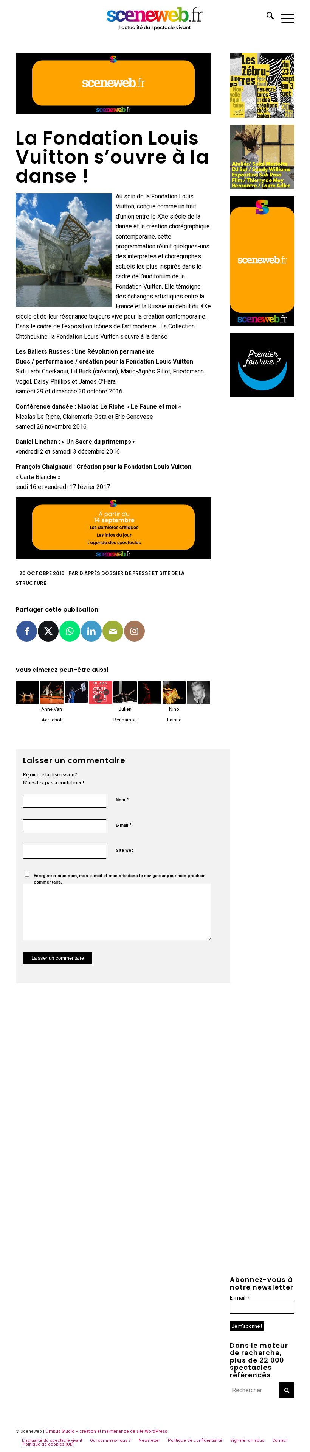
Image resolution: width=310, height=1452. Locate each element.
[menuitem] (266, 17)
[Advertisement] (262, 517)
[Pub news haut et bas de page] (113, 112)
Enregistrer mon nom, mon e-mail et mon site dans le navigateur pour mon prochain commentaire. (120, 879)
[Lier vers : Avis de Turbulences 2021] (27, 692)
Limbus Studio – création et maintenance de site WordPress (106, 1431)
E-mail (124, 825)
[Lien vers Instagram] (134, 631)
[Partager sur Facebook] (26, 631)
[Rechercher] (266, 17)
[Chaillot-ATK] (262, 187)
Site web (125, 850)
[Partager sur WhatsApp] (69, 631)
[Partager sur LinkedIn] (91, 631)
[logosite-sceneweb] (155, 17)
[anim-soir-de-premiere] (262, 395)
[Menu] (284, 17)
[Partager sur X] (48, 631)
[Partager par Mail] (112, 631)
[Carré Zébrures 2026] (262, 115)
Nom (122, 800)
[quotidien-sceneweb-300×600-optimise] (262, 323)
